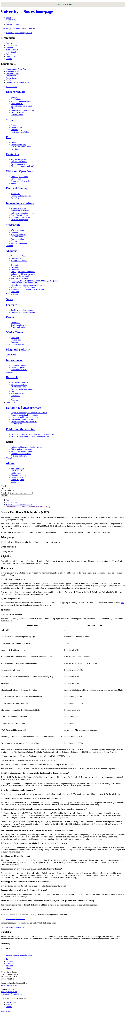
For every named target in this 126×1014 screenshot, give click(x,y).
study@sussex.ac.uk (9, 985)
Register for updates (18, 159)
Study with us (11, 45)
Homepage (10, 43)
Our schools (15, 391)
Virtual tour (15, 183)
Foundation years (17, 99)
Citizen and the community (21, 449)
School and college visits (20, 181)
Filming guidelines (18, 344)
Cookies (9, 1007)
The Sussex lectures (18, 325)
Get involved (16, 473)
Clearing (14, 108)
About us (9, 47)
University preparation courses (22, 213)
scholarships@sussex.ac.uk (15, 927)
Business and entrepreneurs (23, 407)
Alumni (9, 59)
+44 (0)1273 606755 (9, 992)
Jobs (12, 263)
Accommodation (17, 239)
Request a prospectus (19, 162)
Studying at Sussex (18, 234)
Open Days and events (19, 177)
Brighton (14, 232)
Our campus (15, 269)
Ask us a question (18, 164)
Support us (15, 482)
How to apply (16, 130)
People (9, 491)
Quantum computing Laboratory (23, 312)
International (11, 52)
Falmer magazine (17, 480)
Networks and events (19, 456)
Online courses (16, 127)
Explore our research (19, 385)
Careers (14, 241)
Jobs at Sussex (11, 78)
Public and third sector (20, 429)
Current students (12, 24)
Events (10, 317)
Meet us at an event (18, 208)
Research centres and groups (22, 389)
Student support (17, 237)
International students (20, 203)
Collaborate (10, 56)
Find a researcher (17, 393)
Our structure (16, 258)
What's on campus (18, 230)
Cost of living (16, 198)
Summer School (17, 115)
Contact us (12, 154)
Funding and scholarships (21, 196)
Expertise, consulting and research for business (29, 413)
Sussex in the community (20, 276)
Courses (14, 97)
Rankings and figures (19, 256)
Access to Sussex (17, 112)
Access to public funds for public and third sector (30, 436)
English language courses (21, 217)
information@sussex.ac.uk (11, 994)
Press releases (16, 340)
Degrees (14, 142)
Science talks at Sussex (20, 327)
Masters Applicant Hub (20, 132)
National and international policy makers (26, 447)
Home (8, 18)
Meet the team (16, 424)
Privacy (9, 1004)
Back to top (5, 1011)
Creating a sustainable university (23, 272)
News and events (17, 468)
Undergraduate (15, 91)
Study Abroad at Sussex (20, 215)
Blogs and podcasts (18, 349)
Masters (11, 120)
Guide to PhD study (18, 145)
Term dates (15, 265)
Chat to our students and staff (22, 166)
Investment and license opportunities (25, 417)
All (2, 491)
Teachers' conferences (19, 278)
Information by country (20, 211)
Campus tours (16, 179)
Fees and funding (16, 188)
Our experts (15, 342)
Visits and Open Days (19, 171)
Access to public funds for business (24, 415)
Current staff (11, 76)
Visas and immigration (19, 220)
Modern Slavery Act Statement (23, 287)
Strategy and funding (19, 261)
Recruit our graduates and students (24, 283)
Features (11, 304)
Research (9, 54)
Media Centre (15, 332)
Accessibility (11, 20)
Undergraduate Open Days (16, 69)
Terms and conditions (19, 243)
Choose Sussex (17, 104)
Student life (13, 224)
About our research (18, 387)
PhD (8, 137)
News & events (12, 50)
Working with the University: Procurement (27, 289)
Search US (5, 493)
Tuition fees (15, 194)
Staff (8, 22)
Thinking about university (21, 101)
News (9, 299)
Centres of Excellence (19, 382)
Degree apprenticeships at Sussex (24, 422)
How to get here (17, 267)
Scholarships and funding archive (19, 33)
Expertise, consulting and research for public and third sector (34, 434)
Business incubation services (22, 419)
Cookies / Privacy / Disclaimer (18, 82)
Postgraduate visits (13, 71)
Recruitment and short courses (22, 451)
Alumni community (18, 475)
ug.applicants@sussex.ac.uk (15, 919)
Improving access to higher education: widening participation (34, 280)
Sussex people (16, 471)
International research (19, 370)
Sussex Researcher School (21, 147)
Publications (15, 396)
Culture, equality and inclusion (23, 274)
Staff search (10, 80)
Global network (17, 477)
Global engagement (18, 367)
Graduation (15, 323)
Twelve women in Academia (22, 310)
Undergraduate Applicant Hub (22, 110)
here (122, 603)
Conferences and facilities (21, 454)
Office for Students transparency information (28, 285)
